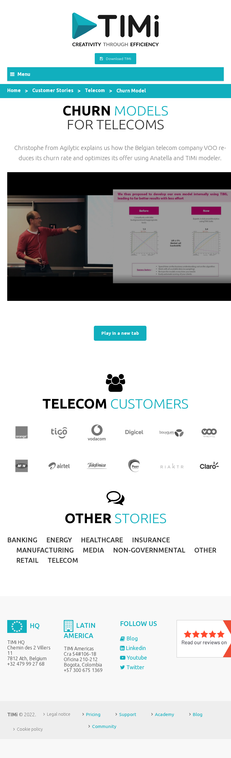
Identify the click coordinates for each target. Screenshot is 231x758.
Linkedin (135, 648)
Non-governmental (149, 550)
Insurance (151, 540)
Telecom (95, 90)
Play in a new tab (120, 333)
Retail (27, 560)
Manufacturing (45, 550)
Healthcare (102, 540)
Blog (131, 638)
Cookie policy (30, 729)
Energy (59, 540)
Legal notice (58, 714)
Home (14, 90)
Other (205, 550)
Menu (23, 74)
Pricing (93, 714)
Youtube (136, 658)
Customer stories (52, 90)
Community (104, 726)
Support (127, 714)
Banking (22, 540)
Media (93, 550)
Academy (164, 714)
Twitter (134, 667)
